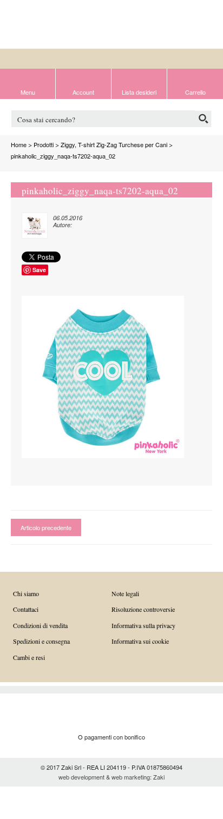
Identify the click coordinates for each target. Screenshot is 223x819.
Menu (28, 91)
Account (83, 91)
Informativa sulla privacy (143, 625)
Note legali (125, 593)
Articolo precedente (46, 527)
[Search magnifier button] (203, 118)
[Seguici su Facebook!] (189, 25)
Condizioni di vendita (40, 625)
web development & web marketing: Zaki (111, 776)
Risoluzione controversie (143, 609)
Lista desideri (139, 91)
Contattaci (25, 609)
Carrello (195, 91)
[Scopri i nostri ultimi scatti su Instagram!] (206, 25)
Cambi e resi (29, 657)
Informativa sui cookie (140, 641)
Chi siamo (26, 593)
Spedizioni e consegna (41, 641)
